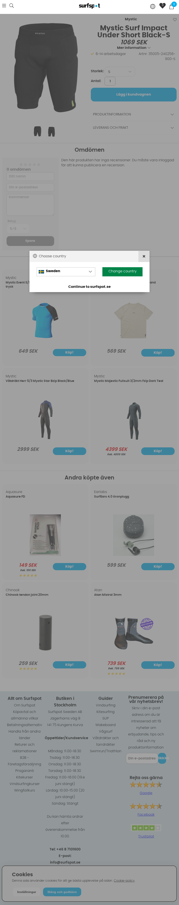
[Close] (144, 256)
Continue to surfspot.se (89, 287)
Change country (122, 271)
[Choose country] (152, 7)
